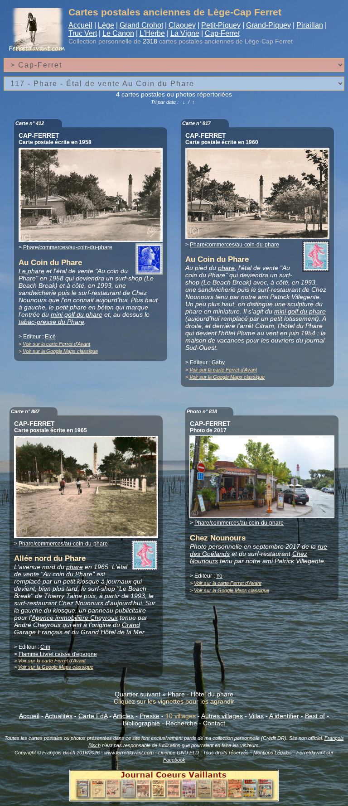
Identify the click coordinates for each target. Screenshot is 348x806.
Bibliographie (141, 723)
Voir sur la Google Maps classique (60, 351)
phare (226, 267)
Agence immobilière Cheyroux (75, 617)
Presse (150, 715)
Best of (315, 715)
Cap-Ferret (222, 33)
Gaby (218, 362)
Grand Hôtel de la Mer (112, 632)
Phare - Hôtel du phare (200, 694)
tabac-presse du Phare (51, 321)
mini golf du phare (76, 314)
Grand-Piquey (268, 25)
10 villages (180, 715)
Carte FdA (92, 715)
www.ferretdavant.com (129, 752)
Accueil (80, 25)
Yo (219, 576)
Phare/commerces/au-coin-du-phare (67, 247)
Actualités (58, 715)
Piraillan (309, 25)
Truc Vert (82, 33)
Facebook (174, 760)
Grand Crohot (141, 25)
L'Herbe (152, 33)
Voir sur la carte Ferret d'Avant (56, 344)
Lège (106, 25)
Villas (256, 715)
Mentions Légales (272, 752)
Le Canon (118, 33)
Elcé (50, 336)
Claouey (182, 25)
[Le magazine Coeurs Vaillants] (174, 798)
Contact (214, 723)
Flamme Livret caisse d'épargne (58, 654)
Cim (45, 647)
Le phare (31, 271)
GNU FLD (188, 752)
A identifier (284, 715)
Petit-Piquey (221, 25)
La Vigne (184, 33)
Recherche (181, 723)
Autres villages (222, 715)
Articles (123, 715)
